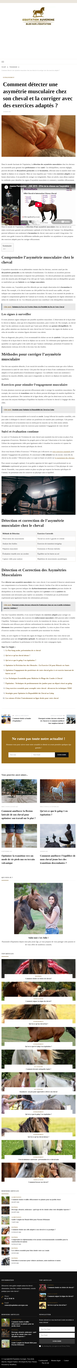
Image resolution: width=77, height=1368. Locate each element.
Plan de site (45, 1363)
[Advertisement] (38, 41)
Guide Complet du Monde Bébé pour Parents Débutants (31, 1219)
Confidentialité (43, 1360)
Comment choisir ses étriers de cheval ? (38, 978)
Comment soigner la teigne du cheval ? (38, 1001)
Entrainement (8, 77)
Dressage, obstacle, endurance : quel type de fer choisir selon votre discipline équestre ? (41, 1209)
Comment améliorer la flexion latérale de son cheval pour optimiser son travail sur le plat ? (19, 815)
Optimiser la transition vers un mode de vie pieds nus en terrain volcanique (18, 859)
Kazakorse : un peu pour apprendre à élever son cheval (38, 1092)
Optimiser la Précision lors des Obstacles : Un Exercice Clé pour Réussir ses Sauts (37, 665)
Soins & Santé (38, 998)
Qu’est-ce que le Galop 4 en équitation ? (38, 1046)
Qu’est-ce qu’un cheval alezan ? (18, 655)
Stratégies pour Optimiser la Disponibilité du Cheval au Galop (30, 693)
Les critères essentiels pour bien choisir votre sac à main (30, 1250)
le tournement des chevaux (64, 458)
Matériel (38, 976)
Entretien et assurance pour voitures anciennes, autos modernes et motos (36, 1260)
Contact (66, 1360)
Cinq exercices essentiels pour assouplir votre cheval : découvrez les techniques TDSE (39, 688)
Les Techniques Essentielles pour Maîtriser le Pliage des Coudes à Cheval (34, 678)
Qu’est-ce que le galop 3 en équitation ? (21, 660)
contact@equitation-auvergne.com (16, 1305)
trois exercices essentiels (61, 452)
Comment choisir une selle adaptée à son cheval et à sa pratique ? (34, 1229)
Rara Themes (32, 1362)
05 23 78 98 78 (9, 1298)
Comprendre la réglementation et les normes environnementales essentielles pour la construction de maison (40, 1241)
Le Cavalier (38, 1066)
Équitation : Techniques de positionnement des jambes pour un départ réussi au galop (39, 683)
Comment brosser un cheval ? (38, 1182)
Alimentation (16, 1197)
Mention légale (56, 1360)
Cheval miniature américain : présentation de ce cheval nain (38, 1159)
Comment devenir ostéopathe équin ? (38, 1069)
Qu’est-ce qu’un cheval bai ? (38, 1024)
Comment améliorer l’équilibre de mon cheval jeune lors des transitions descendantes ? (57, 859)
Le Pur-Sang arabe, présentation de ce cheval (23, 650)
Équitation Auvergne (19, 1359)
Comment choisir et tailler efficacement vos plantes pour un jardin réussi (36, 1199)
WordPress (13, 1364)
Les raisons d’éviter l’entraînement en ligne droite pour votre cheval (32, 698)
